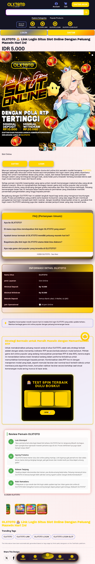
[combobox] (45, 12)
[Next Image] (93, 99)
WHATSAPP (60, 559)
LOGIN (23, 32)
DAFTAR (71, 32)
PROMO (23, 559)
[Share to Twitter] (7, 558)
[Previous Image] (2, 99)
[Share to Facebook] (14, 558)
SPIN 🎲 (47, 412)
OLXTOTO (87, 170)
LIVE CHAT (72, 559)
